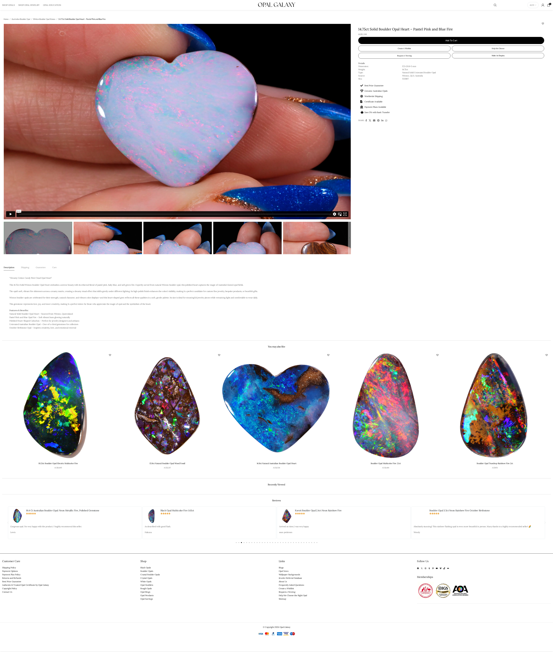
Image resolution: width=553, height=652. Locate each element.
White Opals (145, 581)
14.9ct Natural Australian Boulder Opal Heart (276, 463)
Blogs (281, 567)
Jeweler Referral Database (290, 578)
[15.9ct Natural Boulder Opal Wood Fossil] (167, 405)
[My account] (543, 5)
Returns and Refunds (11, 578)
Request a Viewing (287, 592)
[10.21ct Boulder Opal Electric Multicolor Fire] (58, 405)
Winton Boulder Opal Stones (44, 19)
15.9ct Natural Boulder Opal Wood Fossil (167, 463)
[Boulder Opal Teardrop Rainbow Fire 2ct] (494, 405)
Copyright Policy (9, 588)
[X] (422, 568)
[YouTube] (437, 568)
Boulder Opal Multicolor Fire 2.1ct (386, 463)
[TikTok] (444, 568)
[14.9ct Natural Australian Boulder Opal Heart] (276, 405)
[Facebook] (418, 568)
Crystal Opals (146, 578)
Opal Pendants (146, 595)
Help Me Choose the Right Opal (293, 595)
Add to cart (451, 40)
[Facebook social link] (366, 120)
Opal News (283, 571)
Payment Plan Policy (11, 574)
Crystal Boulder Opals (150, 574)
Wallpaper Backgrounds (289, 574)
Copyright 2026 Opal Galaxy (277, 627)
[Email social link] (374, 120)
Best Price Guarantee (11, 581)
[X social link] (370, 120)
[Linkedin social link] (382, 120)
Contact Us (7, 592)
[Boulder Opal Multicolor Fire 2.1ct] (385, 405)
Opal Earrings (146, 599)
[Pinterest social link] (378, 120)
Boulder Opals (146, 571)
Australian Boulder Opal (21, 19)
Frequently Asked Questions (291, 585)
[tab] (9, 267)
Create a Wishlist (286, 588)
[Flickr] (448, 568)
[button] (543, 23)
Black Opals (145, 567)
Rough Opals (146, 588)
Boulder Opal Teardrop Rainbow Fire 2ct (495, 463)
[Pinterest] (433, 568)
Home (6, 19)
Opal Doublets (146, 585)
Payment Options (10, 571)
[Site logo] (276, 5)
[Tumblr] (429, 568)
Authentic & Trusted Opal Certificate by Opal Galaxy (25, 585)
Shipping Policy (9, 567)
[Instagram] (425, 568)
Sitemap (282, 599)
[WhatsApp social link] (386, 120)
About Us (283, 581)
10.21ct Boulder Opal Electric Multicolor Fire (58, 463)
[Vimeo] (441, 568)
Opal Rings (145, 592)
